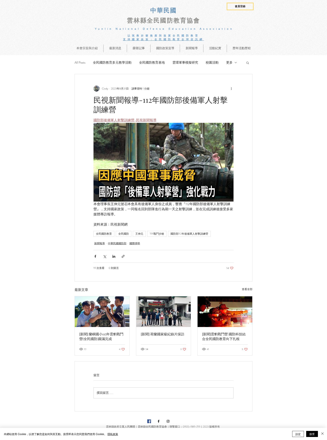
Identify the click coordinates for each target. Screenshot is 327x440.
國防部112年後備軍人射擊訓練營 (189, 234)
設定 (298, 434)
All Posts (80, 62)
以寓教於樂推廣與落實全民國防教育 (164, 35)
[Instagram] (168, 421)
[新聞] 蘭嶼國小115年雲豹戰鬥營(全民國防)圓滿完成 (101, 336)
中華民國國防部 (117, 243)
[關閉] (322, 434)
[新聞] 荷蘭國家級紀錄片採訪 (162, 334)
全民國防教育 (104, 234)
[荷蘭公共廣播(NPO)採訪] (163, 311)
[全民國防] (102, 311)
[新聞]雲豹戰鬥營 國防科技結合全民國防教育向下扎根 (224, 336)
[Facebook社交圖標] (149, 421)
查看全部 (247, 289)
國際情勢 (134, 243)
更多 (229, 62)
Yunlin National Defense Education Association (164, 28)
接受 (312, 434)
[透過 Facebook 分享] (95, 256)
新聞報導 (99, 243)
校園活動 (212, 62)
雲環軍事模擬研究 (185, 62)
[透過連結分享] (123, 256)
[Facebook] (158, 421)
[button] (240, 6)
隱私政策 (112, 434)
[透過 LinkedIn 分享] (114, 256)
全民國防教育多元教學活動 (112, 62)
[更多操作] (231, 88)
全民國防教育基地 (152, 62)
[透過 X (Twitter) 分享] (104, 256)
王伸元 (139, 234)
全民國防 (123, 234)
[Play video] (163, 162)
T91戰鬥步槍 (157, 234)
